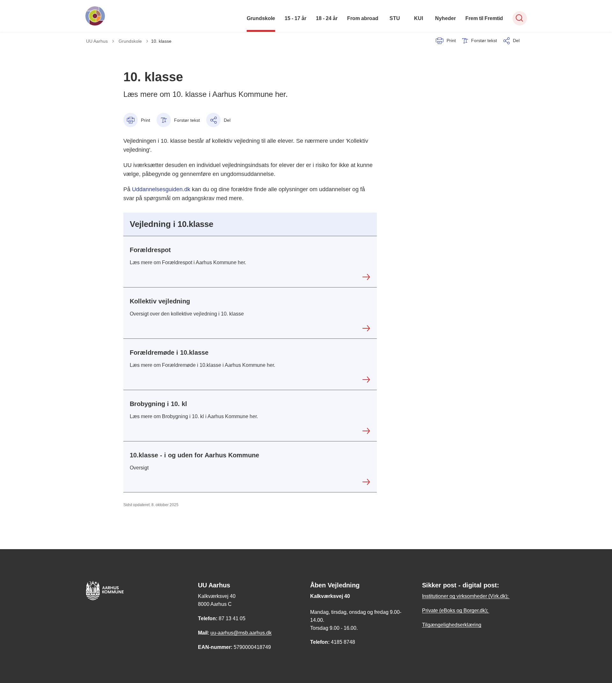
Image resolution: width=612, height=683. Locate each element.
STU (395, 18)
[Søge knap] (520, 18)
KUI (418, 18)
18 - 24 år (327, 18)
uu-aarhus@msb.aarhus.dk (241, 633)
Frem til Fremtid (484, 18)
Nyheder (445, 18)
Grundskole (261, 18)
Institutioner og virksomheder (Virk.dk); (466, 596)
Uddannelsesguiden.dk (161, 189)
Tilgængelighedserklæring (451, 625)
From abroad (362, 18)
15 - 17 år (295, 18)
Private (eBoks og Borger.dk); (455, 610)
